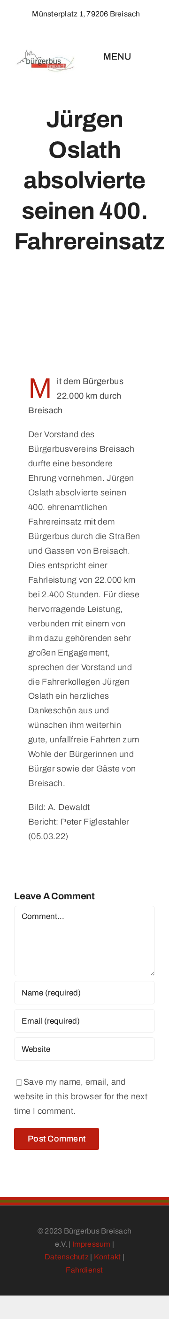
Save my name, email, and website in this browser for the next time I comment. (80, 1096)
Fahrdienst (84, 1270)
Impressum (91, 1244)
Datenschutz (67, 1257)
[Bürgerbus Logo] (45, 52)
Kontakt (107, 1257)
